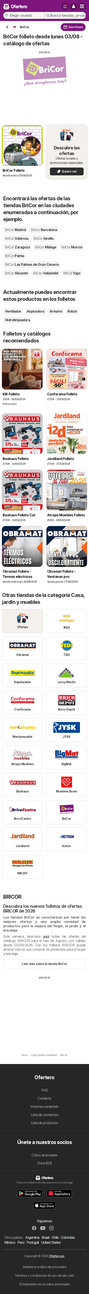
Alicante (16, 273)
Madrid (15, 230)
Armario (55, 311)
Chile (55, 1237)
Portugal (33, 1242)
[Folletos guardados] (65, 6)
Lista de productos (44, 1123)
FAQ (44, 1090)
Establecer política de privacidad (44, 1267)
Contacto (44, 1098)
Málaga (45, 247)
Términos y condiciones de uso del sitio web (44, 1275)
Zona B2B (44, 1163)
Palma (14, 256)
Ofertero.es (56, 1256)
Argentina (32, 1237)
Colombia (68, 1237)
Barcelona (44, 230)
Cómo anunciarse (44, 1155)
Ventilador (13, 311)
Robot (72, 311)
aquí (46, 936)
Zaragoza (17, 247)
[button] (73, 6)
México (9, 1242)
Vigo (71, 273)
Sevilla (43, 238)
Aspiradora (35, 311)
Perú (20, 1242)
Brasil (45, 1237)
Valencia (16, 238)
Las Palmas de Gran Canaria (32, 264)
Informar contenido (44, 1106)
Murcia (71, 247)
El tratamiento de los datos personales (44, 1284)
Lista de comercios (44, 1115)
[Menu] (82, 6)
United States (51, 1242)
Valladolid (45, 273)
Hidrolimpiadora (17, 320)
